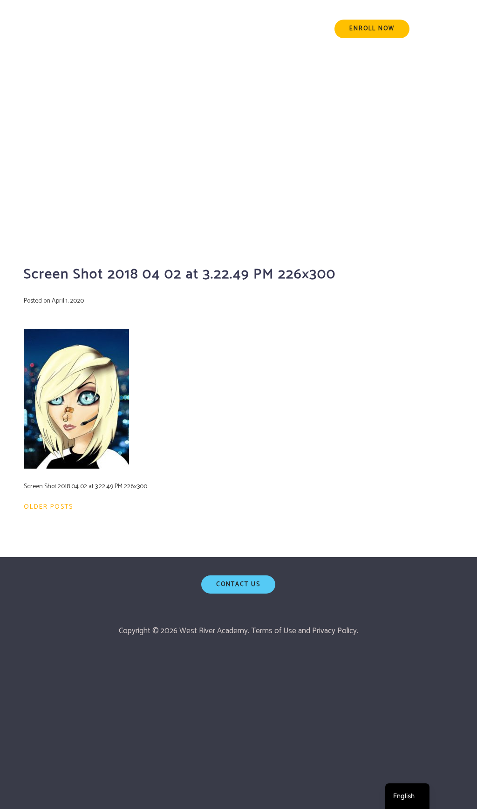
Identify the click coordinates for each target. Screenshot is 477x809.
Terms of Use (273, 630)
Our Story (226, 29)
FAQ (296, 29)
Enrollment (172, 29)
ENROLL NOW (372, 29)
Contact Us (238, 584)
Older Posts (48, 507)
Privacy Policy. (335, 630)
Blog (267, 29)
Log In (442, 29)
